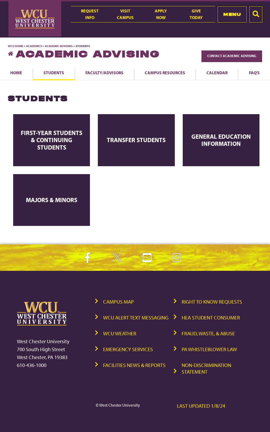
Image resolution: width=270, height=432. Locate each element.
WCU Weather (119, 333)
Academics (34, 46)
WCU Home (15, 46)
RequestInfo (90, 14)
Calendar (217, 72)
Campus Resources (165, 72)
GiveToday (196, 14)
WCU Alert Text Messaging (135, 317)
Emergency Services (128, 349)
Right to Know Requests (212, 301)
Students (54, 72)
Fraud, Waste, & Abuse (208, 333)
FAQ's (254, 72)
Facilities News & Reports (134, 365)
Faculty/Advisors (104, 72)
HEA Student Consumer (211, 317)
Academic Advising (59, 46)
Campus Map (118, 301)
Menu (232, 14)
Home (16, 72)
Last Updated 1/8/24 (201, 405)
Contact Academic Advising (231, 56)
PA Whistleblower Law (209, 349)
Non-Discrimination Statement (206, 368)
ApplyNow (161, 14)
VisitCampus (125, 14)
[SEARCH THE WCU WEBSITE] (255, 14)
